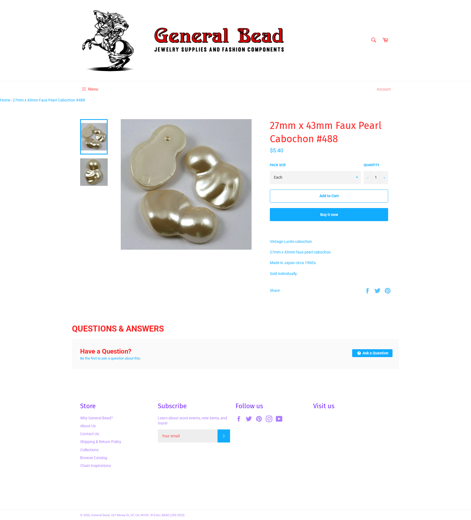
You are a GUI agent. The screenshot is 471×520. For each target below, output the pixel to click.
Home (5, 100)
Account (384, 89)
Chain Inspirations (95, 465)
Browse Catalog (93, 458)
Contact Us (89, 434)
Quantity (371, 165)
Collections (89, 450)
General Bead (100, 515)
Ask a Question (375, 353)
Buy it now (329, 214)
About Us (88, 426)
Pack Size (278, 165)
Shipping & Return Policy (100, 441)
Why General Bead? (96, 418)
